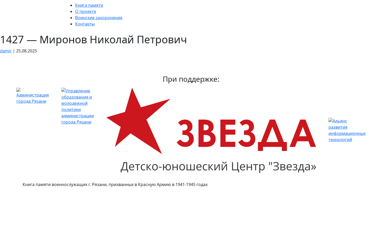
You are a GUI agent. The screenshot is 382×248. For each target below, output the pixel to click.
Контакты (85, 24)
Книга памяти (89, 5)
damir (6, 51)
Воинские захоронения (98, 17)
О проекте (85, 11)
